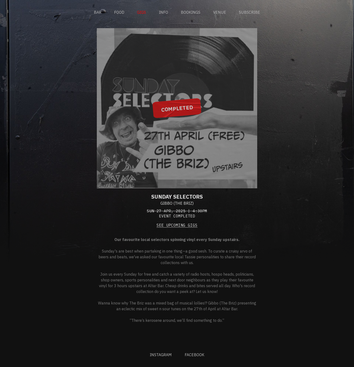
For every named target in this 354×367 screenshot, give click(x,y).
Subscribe (249, 12)
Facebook (194, 355)
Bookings (190, 12)
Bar (97, 12)
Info (163, 12)
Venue (219, 12)
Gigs (141, 12)
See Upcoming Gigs (177, 225)
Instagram (161, 355)
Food (119, 12)
